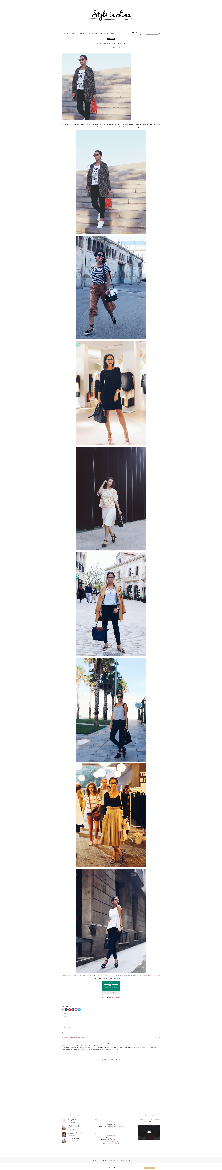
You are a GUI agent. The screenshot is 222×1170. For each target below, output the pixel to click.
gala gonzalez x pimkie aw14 (74, 1037)
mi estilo (111, 38)
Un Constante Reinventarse (73, 1139)
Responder (66, 1053)
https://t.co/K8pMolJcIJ (111, 1141)
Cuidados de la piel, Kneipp (75, 1133)
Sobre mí (93, 1160)
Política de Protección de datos (120, 1160)
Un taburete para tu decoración (75, 1119)
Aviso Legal (103, 1160)
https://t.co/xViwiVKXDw (115, 1126)
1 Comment (67, 1033)
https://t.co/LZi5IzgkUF (111, 1143)
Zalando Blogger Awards (151, 976)
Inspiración (104, 33)
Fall (64, 1027)
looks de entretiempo (78, 127)
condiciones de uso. (111, 1168)
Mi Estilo (74, 33)
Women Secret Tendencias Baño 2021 (74, 1127)
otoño (69, 1027)
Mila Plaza (65, 33)
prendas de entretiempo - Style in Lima (76, 1045)
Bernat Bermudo (114, 997)
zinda (156, 1037)
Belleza (82, 33)
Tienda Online (93, 33)
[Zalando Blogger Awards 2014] (111, 987)
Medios (113, 33)
